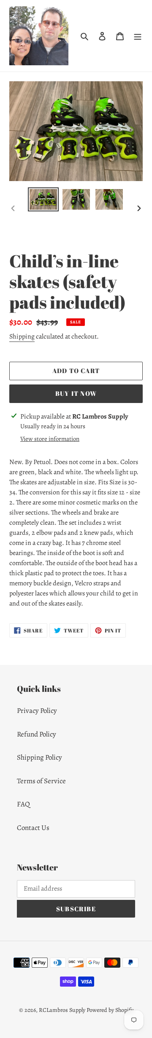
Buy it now (76, 393)
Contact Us (33, 828)
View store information (49, 439)
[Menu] (138, 35)
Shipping (22, 336)
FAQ (23, 804)
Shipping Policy (39, 757)
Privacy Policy (37, 710)
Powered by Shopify (110, 1010)
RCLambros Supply (62, 1010)
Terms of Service (41, 781)
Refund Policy (36, 734)
